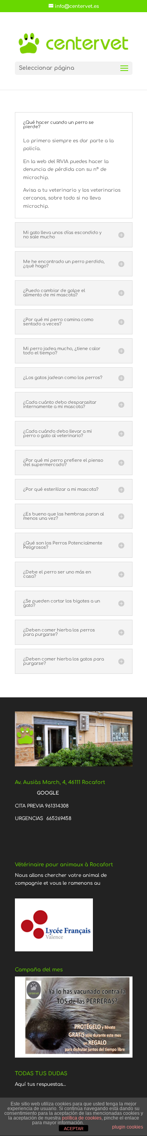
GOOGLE (47, 793)
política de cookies (82, 1118)
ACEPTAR (73, 1128)
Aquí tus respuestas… (40, 1084)
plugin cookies (127, 1127)
